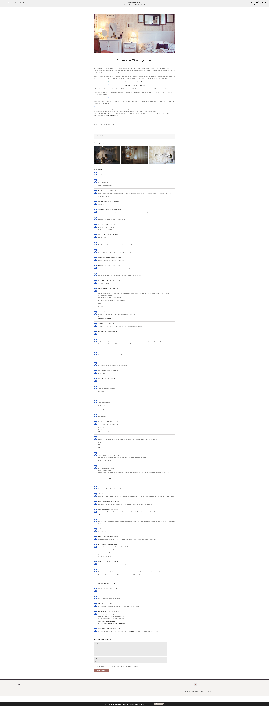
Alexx (99, 224)
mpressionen (111, 115)
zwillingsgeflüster (101, 596)
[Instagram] (195, 684)
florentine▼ (100, 280)
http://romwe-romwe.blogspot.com (106, 347)
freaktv (99, 400)
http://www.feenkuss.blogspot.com (106, 447)
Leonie (99, 561)
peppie (100, 514)
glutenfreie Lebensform (109, 621)
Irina (99, 569)
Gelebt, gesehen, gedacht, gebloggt (104, 452)
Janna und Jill (100, 414)
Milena (99, 234)
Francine (100, 465)
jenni (99, 378)
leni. (99, 362)
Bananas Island (101, 257)
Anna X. (99, 242)
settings (142, 704)
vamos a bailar (101, 265)
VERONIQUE (100, 323)
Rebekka (100, 201)
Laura (99, 370)
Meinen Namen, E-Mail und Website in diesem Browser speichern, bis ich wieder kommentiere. (116, 666)
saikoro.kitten (101, 209)
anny (99, 544)
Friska (99, 190)
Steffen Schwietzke (101, 628)
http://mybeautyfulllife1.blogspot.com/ (107, 583)
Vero (99, 331)
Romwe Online (101, 339)
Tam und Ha (100, 352)
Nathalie (100, 386)
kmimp (99, 216)
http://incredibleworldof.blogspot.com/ (107, 431)
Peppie (99, 509)
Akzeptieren (158, 703)
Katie (99, 486)
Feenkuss (100, 436)
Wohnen (104, 128)
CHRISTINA (100, 172)
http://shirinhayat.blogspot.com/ (105, 318)
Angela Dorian (101, 501)
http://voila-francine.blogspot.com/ (106, 478)
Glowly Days (100, 272)
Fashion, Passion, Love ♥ (103, 395)
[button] (23, 2)
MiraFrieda (100, 588)
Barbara (99, 179)
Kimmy (99, 249)
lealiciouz (100, 603)
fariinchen (100, 288)
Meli (99, 311)
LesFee (99, 421)
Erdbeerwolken (101, 493)
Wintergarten (134, 631)
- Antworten (118, 172)
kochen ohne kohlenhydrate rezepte (116, 623)
